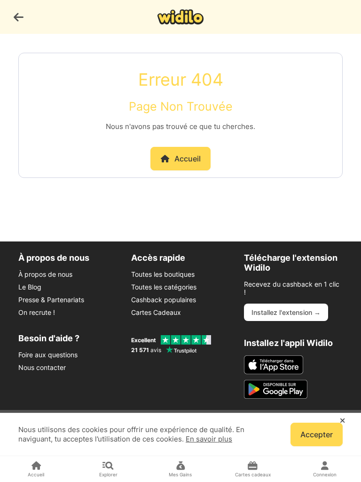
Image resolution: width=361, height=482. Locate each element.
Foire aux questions (48, 355)
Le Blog (29, 287)
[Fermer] (342, 421)
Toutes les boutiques (163, 274)
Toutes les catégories (163, 287)
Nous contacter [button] (42, 367)
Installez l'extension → (286, 312)
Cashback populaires (163, 300)
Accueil (187, 158)
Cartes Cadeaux (156, 312)
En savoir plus (209, 438)
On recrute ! (36, 312)
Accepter (316, 434)
